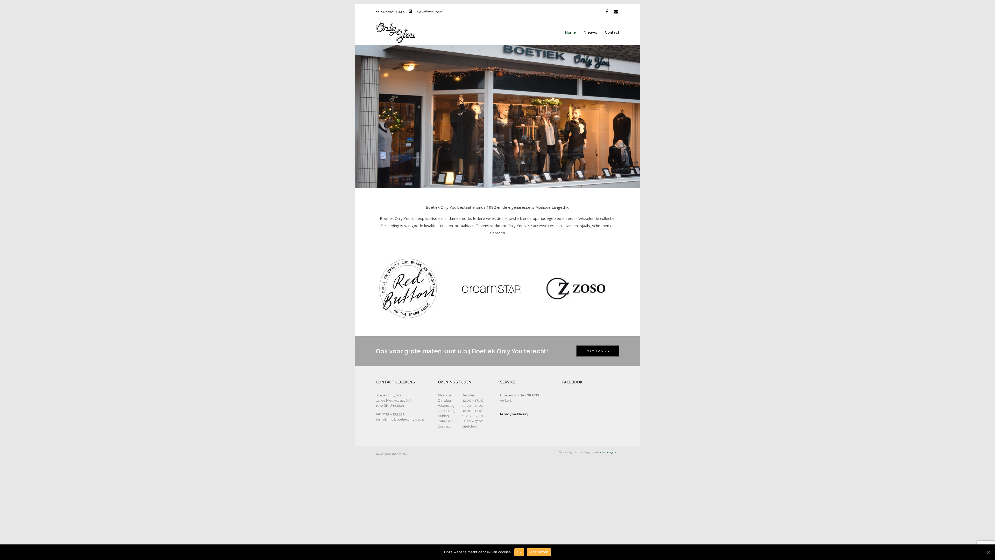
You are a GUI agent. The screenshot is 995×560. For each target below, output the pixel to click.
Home (570, 32)
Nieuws (590, 32)
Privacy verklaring (514, 414)
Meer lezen (539, 552)
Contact (612, 32)
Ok (519, 552)
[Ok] (988, 552)
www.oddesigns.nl (607, 452)
